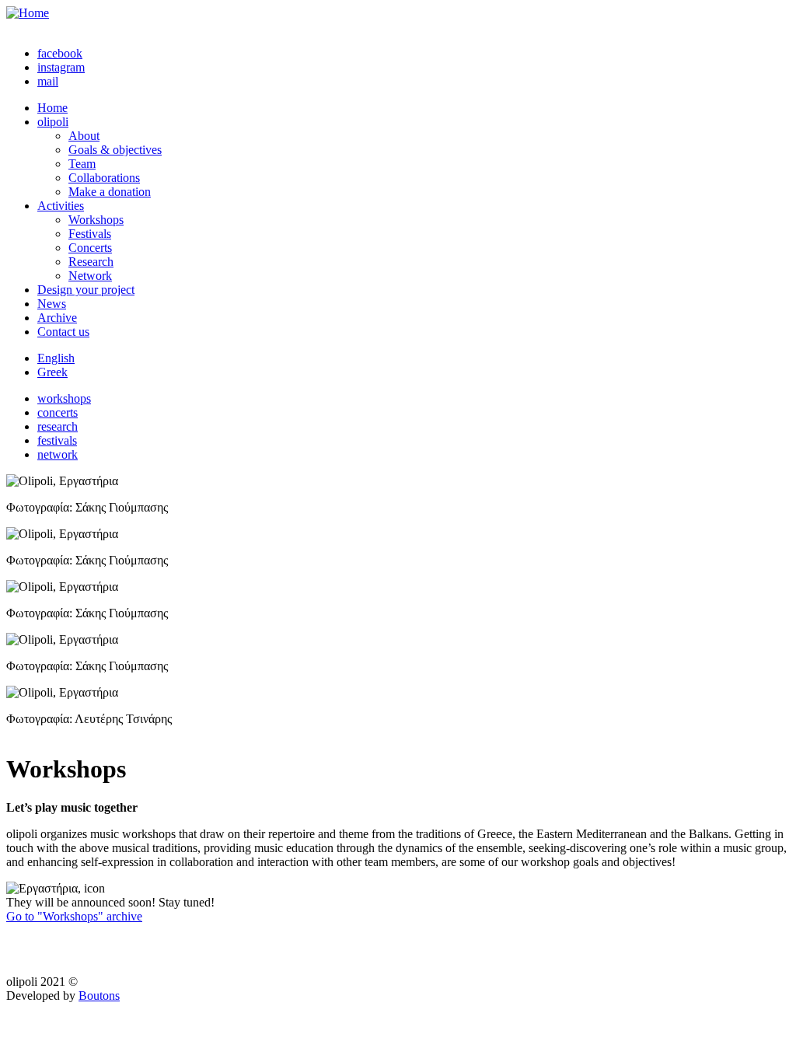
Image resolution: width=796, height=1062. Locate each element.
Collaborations (104, 177)
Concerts (90, 247)
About (84, 135)
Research (90, 261)
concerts (57, 412)
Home (52, 107)
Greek (52, 372)
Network (90, 275)
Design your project (85, 289)
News (51, 303)
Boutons (99, 995)
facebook (59, 53)
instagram (61, 67)
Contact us (63, 331)
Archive (57, 317)
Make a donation (109, 191)
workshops (64, 398)
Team (82, 163)
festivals (57, 440)
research (57, 426)
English (56, 358)
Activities (60, 205)
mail (47, 81)
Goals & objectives (115, 149)
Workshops (96, 219)
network (57, 454)
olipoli (52, 121)
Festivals (89, 233)
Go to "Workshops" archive (74, 916)
